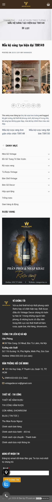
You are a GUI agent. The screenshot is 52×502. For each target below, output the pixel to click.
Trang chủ (9, 20)
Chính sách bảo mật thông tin (16, 442)
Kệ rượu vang (8, 165)
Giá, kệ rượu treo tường (32, 20)
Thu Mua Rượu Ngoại (12, 421)
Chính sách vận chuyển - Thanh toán (19, 437)
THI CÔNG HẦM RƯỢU (13, 405)
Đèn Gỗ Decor (8, 185)
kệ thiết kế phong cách (22, 118)
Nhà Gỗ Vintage (9, 154)
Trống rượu (7, 198)
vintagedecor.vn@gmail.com (18, 383)
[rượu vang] (26, 251)
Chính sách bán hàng (12, 426)
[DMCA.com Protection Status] (42, 498)
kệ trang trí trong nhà (40, 118)
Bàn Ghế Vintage (9, 178)
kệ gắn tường (7, 118)
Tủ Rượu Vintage (9, 172)
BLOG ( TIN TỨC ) (10, 416)
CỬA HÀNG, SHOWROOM (14, 410)
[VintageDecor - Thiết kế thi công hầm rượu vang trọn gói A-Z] (26, 4)
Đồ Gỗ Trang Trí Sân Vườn (14, 159)
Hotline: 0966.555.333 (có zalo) (17, 356)
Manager (28, 52)
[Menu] (3, 4)
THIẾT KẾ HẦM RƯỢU (12, 400)
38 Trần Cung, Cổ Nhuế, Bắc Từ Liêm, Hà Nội (25, 343)
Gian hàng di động (10, 204)
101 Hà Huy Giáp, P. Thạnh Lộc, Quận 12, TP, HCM (24, 371)
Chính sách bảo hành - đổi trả (16, 432)
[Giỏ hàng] (48, 4)
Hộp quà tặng (8, 191)
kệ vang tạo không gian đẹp (13, 121)
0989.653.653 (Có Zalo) (16, 378)
